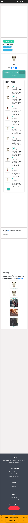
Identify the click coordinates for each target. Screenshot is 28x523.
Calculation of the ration (14, 487)
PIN (14, 326)
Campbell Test (14, 497)
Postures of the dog (14, 499)
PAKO (14, 86)
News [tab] (21, 72)
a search (20, 278)
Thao (14, 317)
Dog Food (14, 486)
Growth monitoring (14, 475)
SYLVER (14, 298)
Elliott (14, 307)
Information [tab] (15, 72)
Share (18, 68)
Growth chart (14, 473)
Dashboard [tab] (7, 72)
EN (25, 1)
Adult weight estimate (14, 471)
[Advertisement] (14, 22)
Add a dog (7, 46)
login (8, 230)
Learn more (11, 520)
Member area (14, 508)
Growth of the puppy (14, 476)
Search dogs (8, 49)
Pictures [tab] (14, 75)
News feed (9, 41)
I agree (22, 520)
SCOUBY (14, 289)
